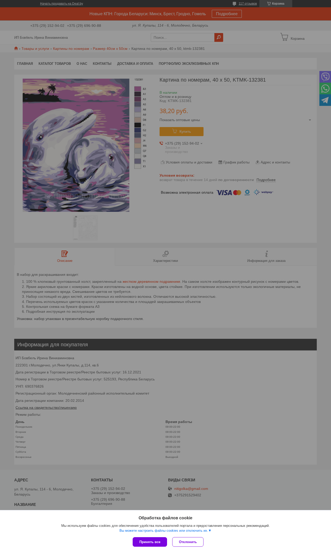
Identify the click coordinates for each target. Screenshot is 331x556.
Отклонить (188, 542)
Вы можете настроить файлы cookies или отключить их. (163, 530)
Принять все (149, 542)
